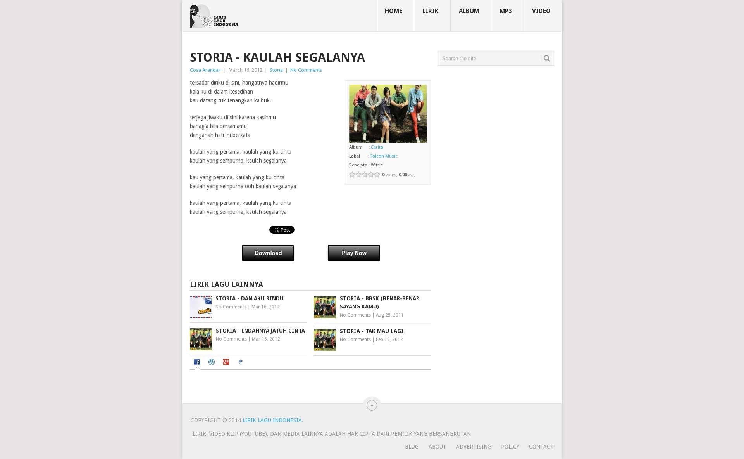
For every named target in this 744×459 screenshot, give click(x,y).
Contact (541, 446)
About (437, 446)
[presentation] (198, 363)
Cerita (377, 147)
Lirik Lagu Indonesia (272, 420)
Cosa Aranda (204, 70)
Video (541, 11)
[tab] (198, 363)
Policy (510, 446)
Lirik (430, 11)
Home (393, 11)
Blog (412, 446)
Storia (276, 70)
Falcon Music (384, 156)
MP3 (505, 11)
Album (469, 11)
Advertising (473, 446)
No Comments (306, 70)
